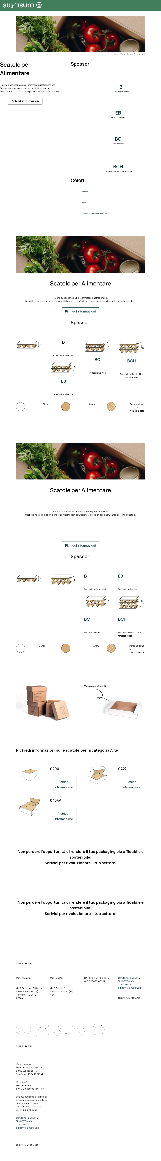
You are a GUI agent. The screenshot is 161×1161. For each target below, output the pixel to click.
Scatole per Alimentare (133, 53)
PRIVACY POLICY (126, 981)
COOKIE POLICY (125, 984)
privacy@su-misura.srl (129, 987)
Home (116, 53)
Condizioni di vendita (129, 977)
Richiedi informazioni (25, 101)
